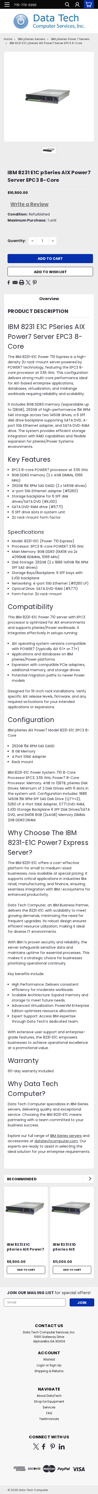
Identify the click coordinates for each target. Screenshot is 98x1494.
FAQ (49, 1413)
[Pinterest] (34, 282)
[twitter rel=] (36, 1446)
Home (8, 39)
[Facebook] (8, 282)
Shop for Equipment (49, 1401)
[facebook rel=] (43, 1446)
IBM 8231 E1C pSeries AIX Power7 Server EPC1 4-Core (26, 1247)
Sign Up (55, 1365)
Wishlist (49, 1359)
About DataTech (49, 1396)
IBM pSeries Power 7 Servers (70, 39)
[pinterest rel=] (53, 1446)
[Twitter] (28, 282)
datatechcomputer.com (56, 1141)
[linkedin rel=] (62, 1446)
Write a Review (29, 204)
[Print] (21, 282)
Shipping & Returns (49, 1371)
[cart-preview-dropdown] (87, 4)
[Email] (15, 282)
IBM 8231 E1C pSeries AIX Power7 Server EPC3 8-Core (46, 43)
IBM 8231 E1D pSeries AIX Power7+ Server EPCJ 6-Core (68, 1247)
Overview (49, 299)
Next (90, 1179)
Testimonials (49, 1419)
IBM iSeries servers (66, 1135)
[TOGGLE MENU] (7, 4)
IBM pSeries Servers (31, 39)
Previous (83, 1179)
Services (49, 1407)
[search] (67, 5)
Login (41, 1365)
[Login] (77, 5)
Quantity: (17, 240)
